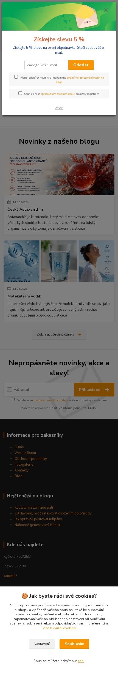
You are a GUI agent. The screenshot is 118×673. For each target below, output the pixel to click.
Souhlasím (74, 644)
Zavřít (59, 108)
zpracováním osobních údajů (58, 94)
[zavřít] (106, 10)
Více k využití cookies (59, 628)
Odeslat (81, 65)
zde (81, 661)
